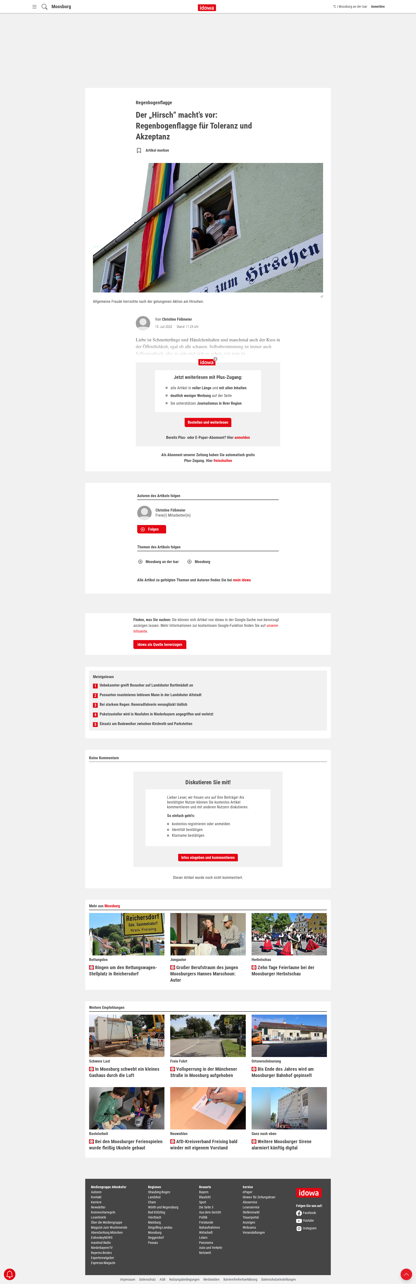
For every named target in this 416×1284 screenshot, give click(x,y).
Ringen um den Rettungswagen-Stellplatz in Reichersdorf (123, 971)
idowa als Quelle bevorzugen (159, 644)
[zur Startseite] (310, 1191)
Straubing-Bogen (159, 1192)
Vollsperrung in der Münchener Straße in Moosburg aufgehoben (203, 1072)
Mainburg (154, 1222)
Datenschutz (147, 1279)
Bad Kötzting (156, 1212)
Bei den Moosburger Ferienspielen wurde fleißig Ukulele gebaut (125, 1145)
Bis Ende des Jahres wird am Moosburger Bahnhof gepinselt (283, 1072)
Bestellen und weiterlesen (208, 422)
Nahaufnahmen (209, 1227)
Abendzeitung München (107, 1232)
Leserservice (251, 1207)
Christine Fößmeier (177, 319)
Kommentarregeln (103, 1212)
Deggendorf (156, 1237)
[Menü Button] (34, 6)
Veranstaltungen (254, 1232)
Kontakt (96, 1197)
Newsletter (98, 1207)
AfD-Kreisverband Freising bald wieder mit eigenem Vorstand (203, 1145)
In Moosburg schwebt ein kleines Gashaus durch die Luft (124, 1072)
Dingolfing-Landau (160, 1227)
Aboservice (250, 1202)
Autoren (96, 1192)
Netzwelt (205, 1253)
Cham (152, 1202)
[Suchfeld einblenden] (44, 6)
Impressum (127, 1279)
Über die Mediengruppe (106, 1222)
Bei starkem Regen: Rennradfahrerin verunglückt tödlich (143, 704)
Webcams (249, 1227)
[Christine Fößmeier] (144, 323)
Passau (153, 1243)
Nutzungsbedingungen (184, 1279)
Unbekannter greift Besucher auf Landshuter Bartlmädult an (146, 685)
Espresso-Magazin (103, 1263)
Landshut (154, 1197)
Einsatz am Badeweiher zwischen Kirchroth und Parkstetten (146, 723)
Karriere (96, 1202)
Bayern (203, 1192)
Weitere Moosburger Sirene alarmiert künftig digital (282, 1145)
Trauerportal (251, 1217)
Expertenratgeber (102, 1258)
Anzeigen (249, 1222)
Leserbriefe (98, 1217)
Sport (202, 1202)
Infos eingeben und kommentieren (208, 857)
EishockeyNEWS (101, 1237)
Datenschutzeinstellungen (278, 1279)
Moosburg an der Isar (162, 561)
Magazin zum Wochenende (109, 1227)
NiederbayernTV (102, 1248)
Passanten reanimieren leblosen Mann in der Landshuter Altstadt (151, 695)
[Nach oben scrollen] (406, 1274)
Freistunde (206, 1222)
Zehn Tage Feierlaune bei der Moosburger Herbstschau (283, 971)
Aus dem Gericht (210, 1212)
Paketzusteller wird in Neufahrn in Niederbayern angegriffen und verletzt (156, 714)
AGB (162, 1279)
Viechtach (154, 1217)
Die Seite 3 (206, 1207)
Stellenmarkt (251, 1212)
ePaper (247, 1192)
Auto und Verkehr (210, 1248)
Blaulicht (205, 1197)
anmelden (242, 437)
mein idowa (242, 580)
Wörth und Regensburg (163, 1207)
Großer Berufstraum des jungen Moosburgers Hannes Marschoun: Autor (204, 974)
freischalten (223, 460)
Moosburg (61, 6)
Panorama (206, 1243)
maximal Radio (101, 1243)
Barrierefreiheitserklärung (240, 1279)
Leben (203, 1237)
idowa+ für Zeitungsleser (259, 1197)
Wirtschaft (206, 1232)
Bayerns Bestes (101, 1253)
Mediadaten (211, 1279)
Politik (203, 1217)
